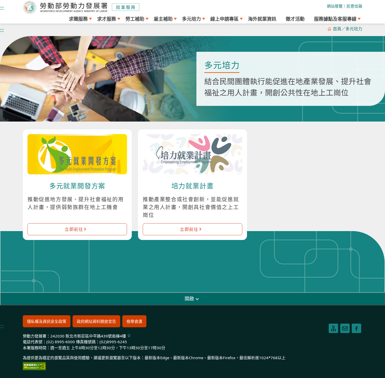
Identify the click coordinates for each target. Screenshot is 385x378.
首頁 (337, 29)
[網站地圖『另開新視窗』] (333, 328)
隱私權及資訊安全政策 (46, 321)
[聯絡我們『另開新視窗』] (345, 328)
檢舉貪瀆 (134, 321)
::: (2, 7)
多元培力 (353, 29)
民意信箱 (354, 6)
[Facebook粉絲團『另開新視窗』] (356, 328)
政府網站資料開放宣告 (96, 321)
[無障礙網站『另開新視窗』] (34, 365)
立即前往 (74, 229)
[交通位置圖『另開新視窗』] (129, 336)
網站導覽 (335, 6)
